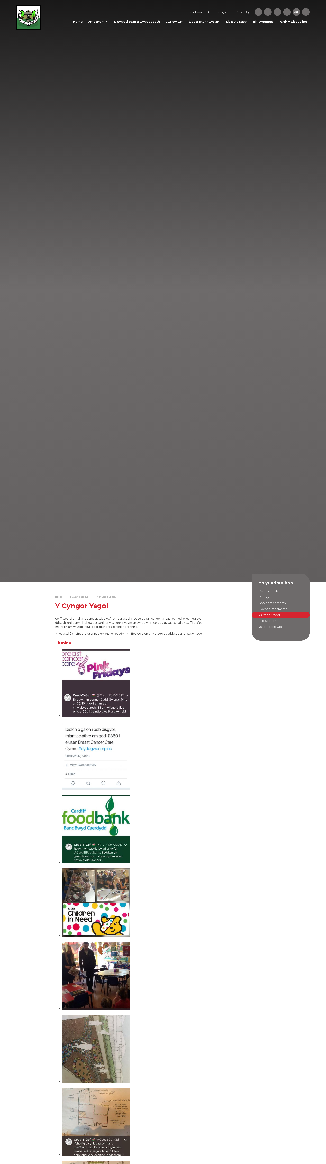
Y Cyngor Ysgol (106, 597)
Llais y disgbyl (79, 597)
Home (58, 597)
